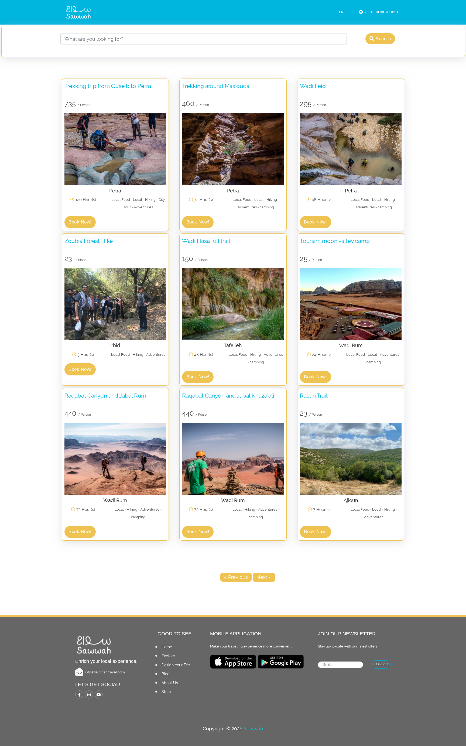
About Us (170, 683)
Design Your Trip (176, 665)
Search (382, 38)
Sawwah (253, 728)
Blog (166, 674)
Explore (168, 656)
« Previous (236, 577)
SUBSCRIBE (381, 664)
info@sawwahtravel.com (105, 672)
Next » (263, 577)
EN (341, 12)
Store (166, 692)
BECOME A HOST (384, 12)
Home (167, 647)
